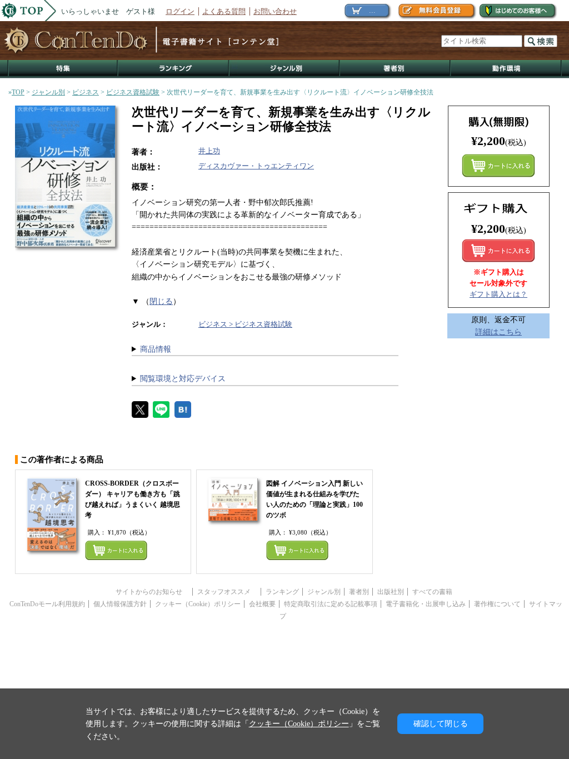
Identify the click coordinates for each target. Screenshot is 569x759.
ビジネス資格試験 (132, 92)
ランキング (173, 69)
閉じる (161, 301)
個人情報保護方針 (120, 604)
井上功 (209, 151)
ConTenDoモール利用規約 (47, 604)
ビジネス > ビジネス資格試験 (245, 324)
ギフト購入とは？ (498, 294)
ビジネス (85, 92)
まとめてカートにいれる (498, 165)
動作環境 (506, 69)
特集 (62, 69)
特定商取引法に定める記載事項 (330, 604)
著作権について (497, 604)
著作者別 (395, 69)
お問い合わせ (275, 11)
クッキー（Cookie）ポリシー (198, 604)
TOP (18, 92)
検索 (540, 41)
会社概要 (262, 604)
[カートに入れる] (498, 250)
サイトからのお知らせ (152, 592)
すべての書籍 (432, 592)
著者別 (359, 592)
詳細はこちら (498, 331)
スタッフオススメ (227, 592)
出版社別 (390, 592)
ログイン (180, 11)
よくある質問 (224, 11)
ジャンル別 (284, 69)
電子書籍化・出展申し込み (426, 604)
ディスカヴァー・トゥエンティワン (256, 166)
